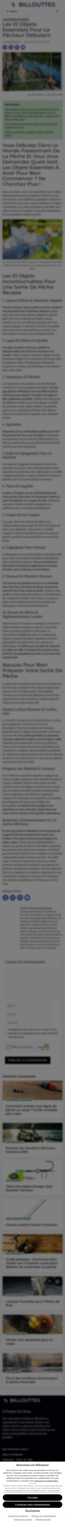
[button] (32, 1504)
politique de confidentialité (46, 1481)
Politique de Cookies (23, 1519)
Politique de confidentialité (43, 1516)
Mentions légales (43, 1519)
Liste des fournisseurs (18, 1516)
